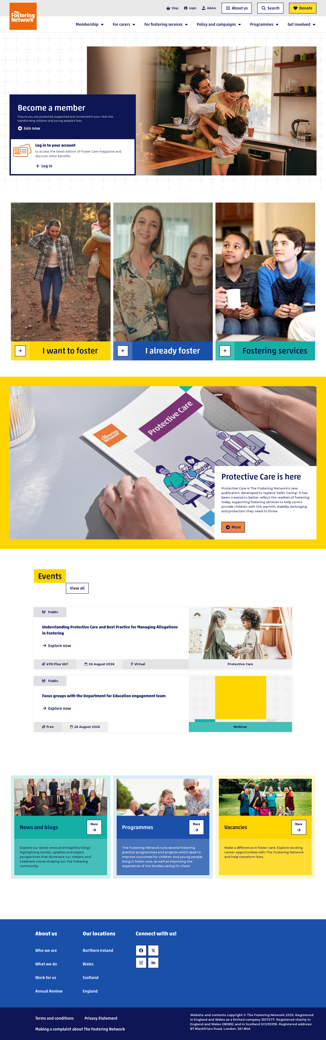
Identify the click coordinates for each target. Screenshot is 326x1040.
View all (77, 588)
